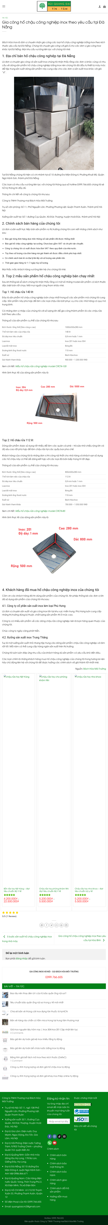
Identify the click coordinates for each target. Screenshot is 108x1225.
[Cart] (104, 6)
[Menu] (3, 6)
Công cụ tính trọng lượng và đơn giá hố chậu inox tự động (40, 1067)
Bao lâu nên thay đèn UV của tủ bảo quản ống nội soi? (38, 993)
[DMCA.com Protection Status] (83, 1104)
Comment (16, 1060)
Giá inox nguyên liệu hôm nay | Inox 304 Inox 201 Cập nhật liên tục (44, 1029)
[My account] (99, 6)
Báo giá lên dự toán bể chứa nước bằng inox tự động (37, 1048)
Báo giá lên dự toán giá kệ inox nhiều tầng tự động (36, 1039)
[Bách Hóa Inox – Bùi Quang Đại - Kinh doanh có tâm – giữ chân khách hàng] (54, 6)
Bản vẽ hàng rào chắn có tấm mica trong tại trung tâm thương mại (44, 1020)
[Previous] (2, 792)
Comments (16, 1032)
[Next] (106, 792)
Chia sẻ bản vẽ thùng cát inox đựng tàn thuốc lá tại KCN (39, 1011)
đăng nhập (22, 958)
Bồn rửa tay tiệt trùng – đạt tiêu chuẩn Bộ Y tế (17, 889)
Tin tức (5, 18)
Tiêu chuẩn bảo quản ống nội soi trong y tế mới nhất (36, 1002)
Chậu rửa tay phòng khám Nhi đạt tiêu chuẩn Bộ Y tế (54, 889)
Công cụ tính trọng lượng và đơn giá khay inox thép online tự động (44, 1076)
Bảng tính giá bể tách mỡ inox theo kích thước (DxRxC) (38, 1057)
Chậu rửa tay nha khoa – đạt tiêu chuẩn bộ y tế (89, 889)
